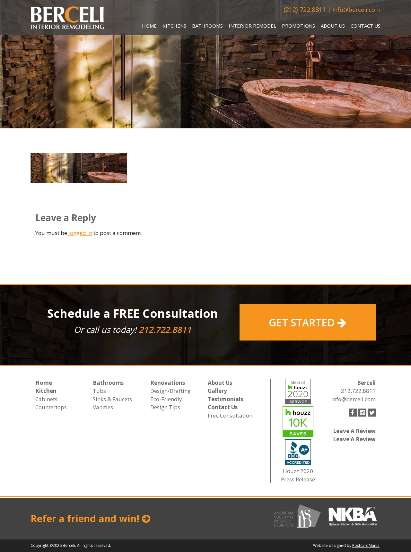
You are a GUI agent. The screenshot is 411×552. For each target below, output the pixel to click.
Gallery (217, 390)
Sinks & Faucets (112, 399)
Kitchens (174, 25)
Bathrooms (207, 25)
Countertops (51, 407)
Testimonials (225, 399)
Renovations (167, 382)
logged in (80, 233)
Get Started (303, 322)
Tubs (99, 390)
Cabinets (46, 399)
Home (149, 25)
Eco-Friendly (166, 399)
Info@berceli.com (356, 9)
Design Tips (165, 407)
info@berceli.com (353, 399)
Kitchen (46, 390)
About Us (333, 25)
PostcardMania (366, 545)
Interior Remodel (252, 25)
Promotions (298, 25)
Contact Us (365, 25)
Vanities (103, 407)
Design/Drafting (170, 390)
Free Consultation (230, 415)
